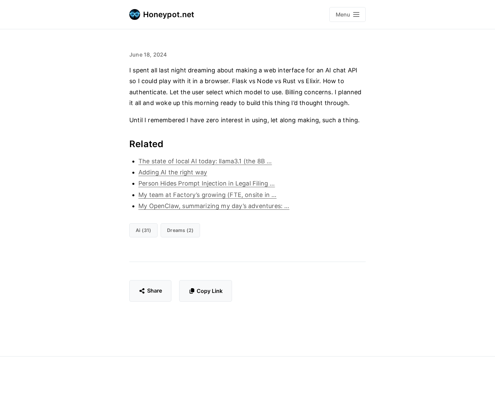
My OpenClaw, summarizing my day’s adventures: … (213, 205)
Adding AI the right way (172, 172)
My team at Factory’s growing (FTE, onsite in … (207, 194)
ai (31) (143, 230)
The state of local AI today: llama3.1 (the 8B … (205, 161)
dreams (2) (180, 230)
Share (154, 290)
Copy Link (210, 291)
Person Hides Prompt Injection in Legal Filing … (206, 183)
